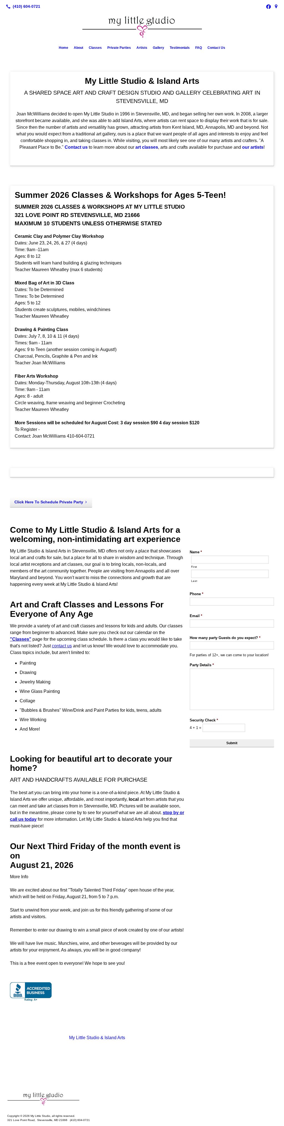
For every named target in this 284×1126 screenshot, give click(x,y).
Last (194, 580)
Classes (95, 48)
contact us (62, 645)
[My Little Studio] (142, 1099)
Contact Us (216, 48)
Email (196, 616)
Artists (141, 48)
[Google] (276, 6)
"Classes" (20, 639)
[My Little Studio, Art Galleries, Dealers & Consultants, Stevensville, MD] (31, 991)
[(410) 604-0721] (22, 6)
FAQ (198, 48)
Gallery (158, 48)
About (78, 48)
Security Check (204, 720)
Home (63, 48)
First (194, 566)
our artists (252, 147)
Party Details (202, 665)
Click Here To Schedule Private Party (48, 502)
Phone (196, 594)
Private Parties (119, 48)
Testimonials (180, 48)
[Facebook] (268, 6)
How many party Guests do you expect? (225, 638)
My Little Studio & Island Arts (97, 1037)
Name (196, 552)
